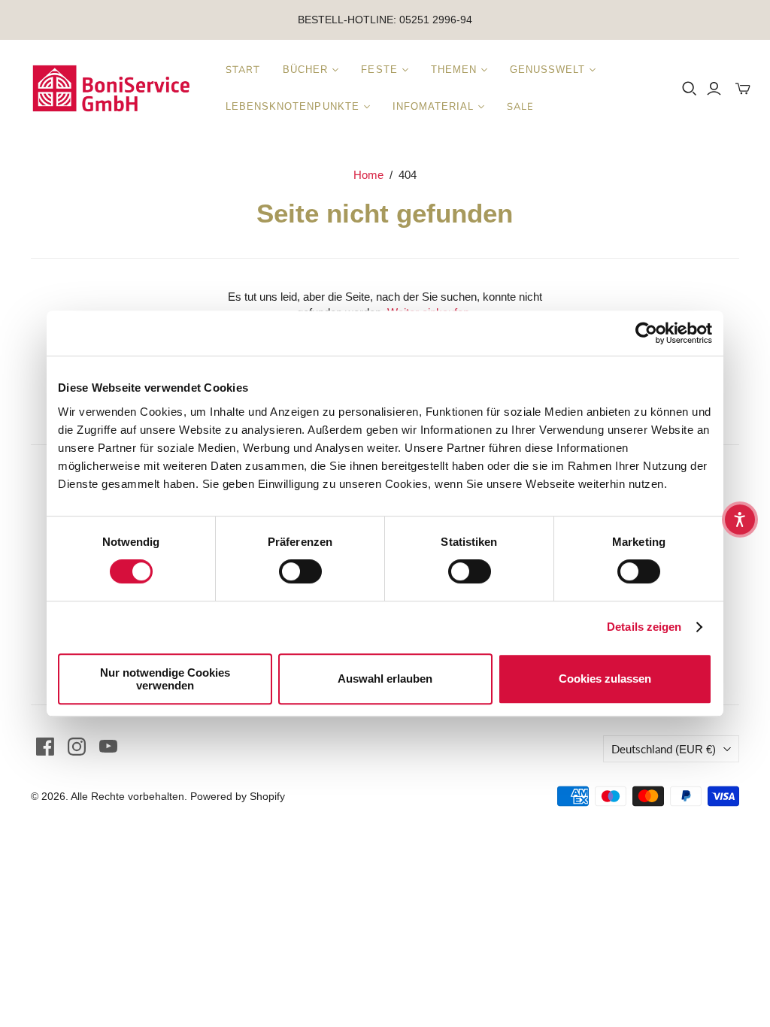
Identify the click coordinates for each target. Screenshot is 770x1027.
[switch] (300, 571)
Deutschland (663, 749)
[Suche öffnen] (689, 88)
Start (243, 70)
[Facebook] (45, 747)
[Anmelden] (714, 88)
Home (368, 174)
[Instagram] (77, 747)
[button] (740, 519)
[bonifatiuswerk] (111, 88)
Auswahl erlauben (385, 678)
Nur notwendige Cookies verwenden (165, 679)
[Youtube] (108, 747)
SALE (520, 107)
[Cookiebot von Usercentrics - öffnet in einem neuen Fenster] (646, 333)
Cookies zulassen (605, 678)
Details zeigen (644, 626)
